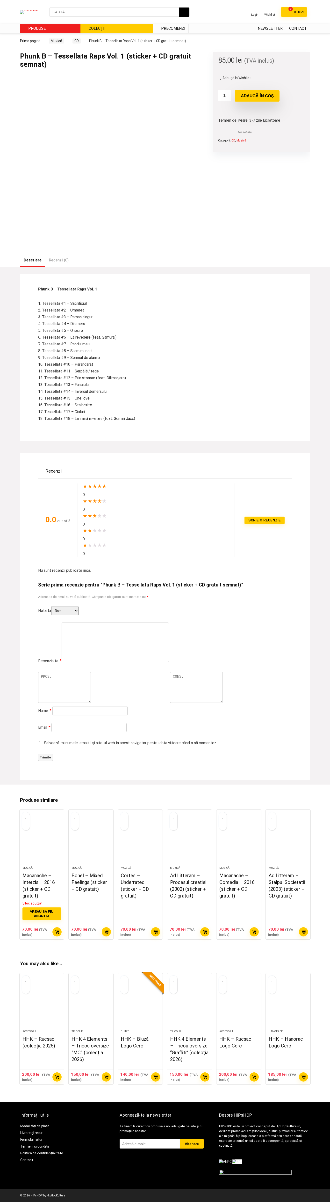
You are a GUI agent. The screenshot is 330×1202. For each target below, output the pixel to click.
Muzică (56, 41)
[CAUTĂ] (184, 12)
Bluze (125, 1031)
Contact (298, 28)
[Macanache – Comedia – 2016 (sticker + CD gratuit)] (238, 840)
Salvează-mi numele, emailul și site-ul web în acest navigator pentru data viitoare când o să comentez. (130, 743)
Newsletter (270, 28)
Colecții (97, 28)
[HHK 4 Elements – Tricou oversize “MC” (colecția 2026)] (91, 1004)
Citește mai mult (57, 931)
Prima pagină (30, 41)
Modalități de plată (34, 1126)
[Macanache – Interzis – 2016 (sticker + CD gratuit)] (41, 840)
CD (76, 41)
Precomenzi (172, 28)
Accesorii (29, 1031)
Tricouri (78, 1031)
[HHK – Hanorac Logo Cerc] (288, 1004)
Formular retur (31, 1140)
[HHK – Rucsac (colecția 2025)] (41, 1004)
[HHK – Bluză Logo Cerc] (140, 1004)
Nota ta (44, 610)
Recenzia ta (50, 661)
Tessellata (244, 132)
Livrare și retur (31, 1133)
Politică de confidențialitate (41, 1153)
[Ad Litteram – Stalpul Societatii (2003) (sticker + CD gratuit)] (288, 840)
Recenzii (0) (59, 260)
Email (44, 727)
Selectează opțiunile (57, 1077)
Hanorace (276, 1031)
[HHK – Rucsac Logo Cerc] (238, 1004)
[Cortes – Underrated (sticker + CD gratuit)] (140, 840)
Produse (36, 28)
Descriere (33, 260)
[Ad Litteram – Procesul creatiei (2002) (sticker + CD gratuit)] (189, 840)
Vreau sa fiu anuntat (41, 914)
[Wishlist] (269, 10)
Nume (44, 710)
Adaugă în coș (257, 96)
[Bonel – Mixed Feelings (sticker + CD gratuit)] (91, 840)
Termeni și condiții (34, 1146)
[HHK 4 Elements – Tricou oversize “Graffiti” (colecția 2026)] (189, 1004)
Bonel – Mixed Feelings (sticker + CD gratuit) (89, 882)
